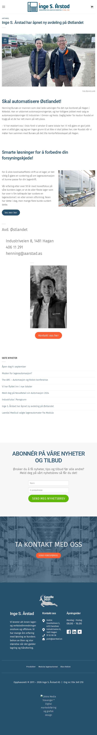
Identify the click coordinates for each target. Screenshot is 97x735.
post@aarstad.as (54, 639)
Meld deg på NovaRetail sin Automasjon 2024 (25, 393)
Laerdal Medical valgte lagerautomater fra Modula (28, 412)
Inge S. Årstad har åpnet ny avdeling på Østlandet (28, 406)
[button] (3, 7)
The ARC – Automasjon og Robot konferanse (25, 379)
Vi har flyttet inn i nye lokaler (17, 386)
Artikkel (5, 18)
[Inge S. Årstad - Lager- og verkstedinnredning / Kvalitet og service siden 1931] (48, 7)
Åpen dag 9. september (14, 366)
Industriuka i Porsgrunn (14, 399)
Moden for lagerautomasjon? (17, 373)
